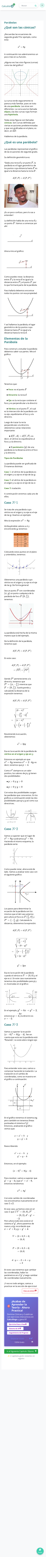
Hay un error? (29, 1291)
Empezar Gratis (17, 1338)
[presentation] (21, 47)
